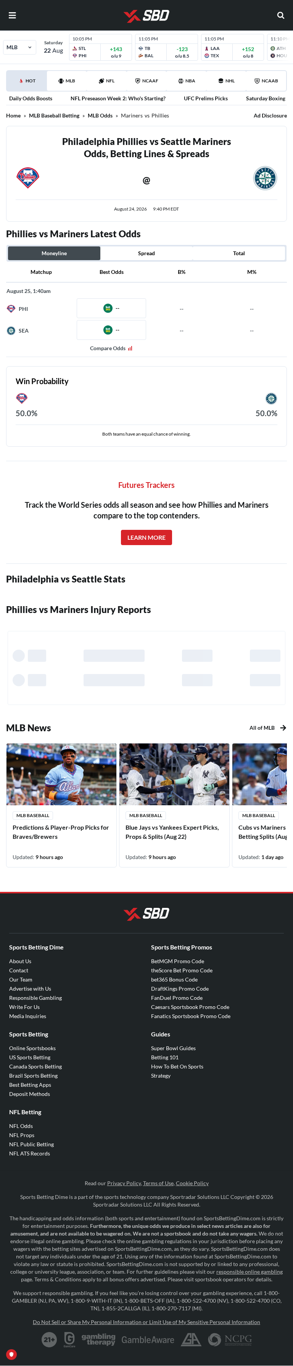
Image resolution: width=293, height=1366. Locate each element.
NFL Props (21, 1135)
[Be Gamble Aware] (148, 1339)
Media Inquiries (27, 1016)
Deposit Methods (29, 1094)
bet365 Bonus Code (174, 979)
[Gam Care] (70, 1339)
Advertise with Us (30, 988)
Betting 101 (165, 1057)
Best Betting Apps (30, 1084)
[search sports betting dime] (281, 15)
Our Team (20, 979)
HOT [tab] (28, 84)
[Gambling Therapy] (99, 1339)
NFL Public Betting (31, 1144)
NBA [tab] (190, 81)
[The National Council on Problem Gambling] (230, 1340)
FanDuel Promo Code (177, 997)
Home (13, 115)
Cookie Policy (192, 1183)
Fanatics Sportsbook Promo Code (190, 1016)
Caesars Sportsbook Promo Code (190, 1007)
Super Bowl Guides (173, 1048)
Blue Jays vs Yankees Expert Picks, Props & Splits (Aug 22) (172, 832)
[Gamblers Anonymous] (191, 1340)
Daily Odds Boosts (30, 98)
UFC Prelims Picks (206, 98)
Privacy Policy (124, 1183)
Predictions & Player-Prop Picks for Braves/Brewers (61, 832)
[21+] (50, 1339)
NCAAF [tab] (150, 81)
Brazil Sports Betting (33, 1075)
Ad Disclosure (270, 115)
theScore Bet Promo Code (182, 970)
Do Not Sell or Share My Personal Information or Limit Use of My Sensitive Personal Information (146, 1322)
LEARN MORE (146, 537)
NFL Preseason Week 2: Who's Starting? (118, 98)
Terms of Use (158, 1183)
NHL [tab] (230, 81)
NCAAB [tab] (270, 81)
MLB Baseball (32, 815)
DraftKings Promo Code (180, 988)
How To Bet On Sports (177, 1066)
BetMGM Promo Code (177, 961)
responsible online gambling (249, 1271)
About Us (20, 961)
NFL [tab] (110, 81)
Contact (18, 970)
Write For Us (24, 1007)
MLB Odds (100, 115)
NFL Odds (21, 1126)
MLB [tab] (70, 81)
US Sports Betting (29, 1057)
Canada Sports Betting (35, 1066)
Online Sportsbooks (32, 1048)
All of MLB (262, 727)
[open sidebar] (12, 15)
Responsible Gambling (35, 997)
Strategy (161, 1075)
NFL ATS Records (29, 1153)
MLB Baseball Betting (54, 115)
